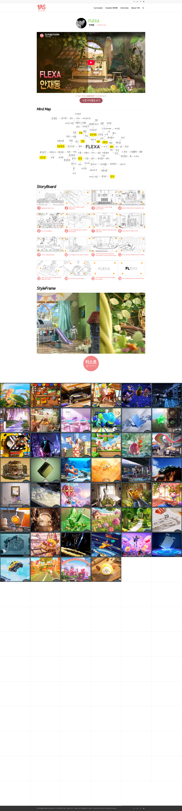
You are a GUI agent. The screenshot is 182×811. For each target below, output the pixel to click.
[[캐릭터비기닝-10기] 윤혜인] (180, 405)
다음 (140, 323)
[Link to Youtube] (143, 1)
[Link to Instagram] (134, 1)
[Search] (143, 8)
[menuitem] (98, 8)
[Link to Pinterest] (140, 1)
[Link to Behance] (137, 1)
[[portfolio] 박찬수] (1, 405)
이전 (41, 323)
